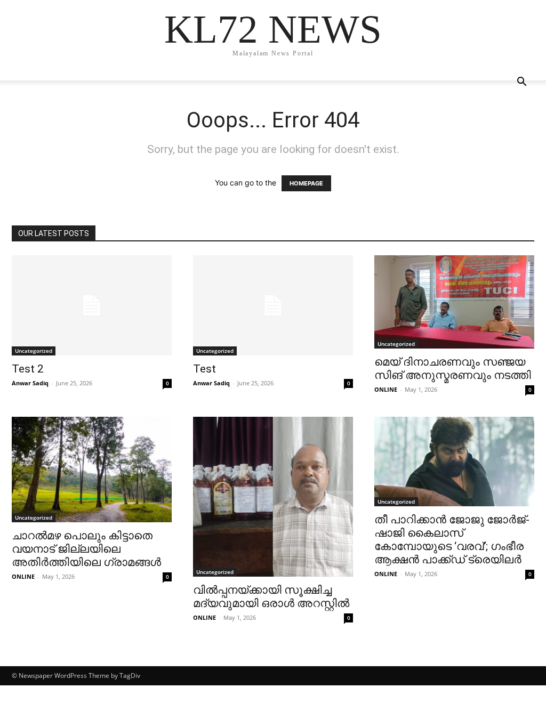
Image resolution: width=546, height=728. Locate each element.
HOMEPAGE (306, 183)
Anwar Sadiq (30, 383)
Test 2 (28, 368)
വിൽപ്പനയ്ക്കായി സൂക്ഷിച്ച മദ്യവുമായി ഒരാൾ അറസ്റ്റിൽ (271, 597)
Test (204, 368)
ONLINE (385, 389)
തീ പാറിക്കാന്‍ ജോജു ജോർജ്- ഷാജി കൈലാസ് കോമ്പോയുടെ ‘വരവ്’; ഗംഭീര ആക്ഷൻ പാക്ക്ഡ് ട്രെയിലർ (451, 539)
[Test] (273, 305)
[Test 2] (92, 305)
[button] (521, 83)
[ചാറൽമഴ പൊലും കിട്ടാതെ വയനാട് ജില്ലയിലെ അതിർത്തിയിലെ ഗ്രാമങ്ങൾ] (92, 469)
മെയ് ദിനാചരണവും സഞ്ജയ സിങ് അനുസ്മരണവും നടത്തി (452, 368)
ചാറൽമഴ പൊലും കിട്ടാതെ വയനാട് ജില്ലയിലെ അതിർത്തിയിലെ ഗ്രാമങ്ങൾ (86, 549)
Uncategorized (33, 350)
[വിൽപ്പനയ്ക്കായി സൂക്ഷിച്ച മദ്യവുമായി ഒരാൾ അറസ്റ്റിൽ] (273, 497)
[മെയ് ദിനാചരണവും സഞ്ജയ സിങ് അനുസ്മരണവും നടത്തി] (454, 302)
